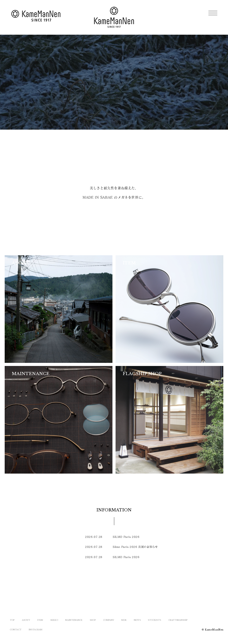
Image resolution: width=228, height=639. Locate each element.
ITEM (40, 620)
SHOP (93, 620)
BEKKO (54, 620)
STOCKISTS (154, 620)
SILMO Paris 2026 (126, 536)
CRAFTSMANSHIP (177, 620)
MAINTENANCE (73, 620)
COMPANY (108, 620)
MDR (123, 620)
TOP (12, 620)
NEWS (137, 620)
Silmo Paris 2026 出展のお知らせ (135, 546)
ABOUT (26, 620)
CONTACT (15, 629)
